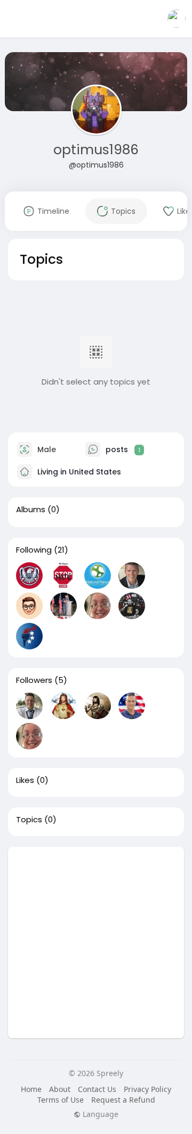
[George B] (29, 706)
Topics (29, 819)
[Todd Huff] (29, 575)
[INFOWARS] (29, 606)
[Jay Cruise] (131, 706)
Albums (30, 509)
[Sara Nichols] (97, 606)
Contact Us (97, 1089)
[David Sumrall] (63, 575)
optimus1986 (96, 149)
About (59, 1089)
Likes (25, 780)
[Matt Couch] (63, 606)
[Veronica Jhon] (63, 706)
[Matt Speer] (131, 606)
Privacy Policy (147, 1089)
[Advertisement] (96, 942)
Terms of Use (60, 1100)
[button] (176, 18)
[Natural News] (97, 575)
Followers (34, 680)
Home (31, 1089)
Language (99, 1114)
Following (34, 550)
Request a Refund (123, 1100)
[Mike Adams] (131, 575)
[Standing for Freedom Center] (29, 636)
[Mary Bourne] (97, 706)
